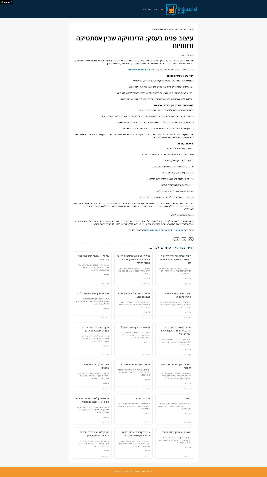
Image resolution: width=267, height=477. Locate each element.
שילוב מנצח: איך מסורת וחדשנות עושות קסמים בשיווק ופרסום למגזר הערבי (133, 259)
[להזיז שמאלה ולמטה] (1, 2)
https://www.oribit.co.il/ (139, 69)
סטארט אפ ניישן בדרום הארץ (176, 432)
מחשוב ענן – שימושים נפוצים (135, 364)
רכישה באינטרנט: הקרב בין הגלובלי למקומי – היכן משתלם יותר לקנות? (176, 331)
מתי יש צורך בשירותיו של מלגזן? (93, 293)
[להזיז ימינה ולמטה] (2, 2)
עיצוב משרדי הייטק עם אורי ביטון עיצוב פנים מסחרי (162, 230)
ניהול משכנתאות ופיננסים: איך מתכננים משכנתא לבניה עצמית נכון (175, 259)
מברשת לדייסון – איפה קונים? (135, 327)
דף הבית (191, 29)
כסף (144, 9)
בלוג (155, 9)
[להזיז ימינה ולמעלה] (2, 1)
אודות (161, 9)
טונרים (188, 398)
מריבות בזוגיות (142, 398)
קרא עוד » (188, 278)
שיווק (149, 9)
